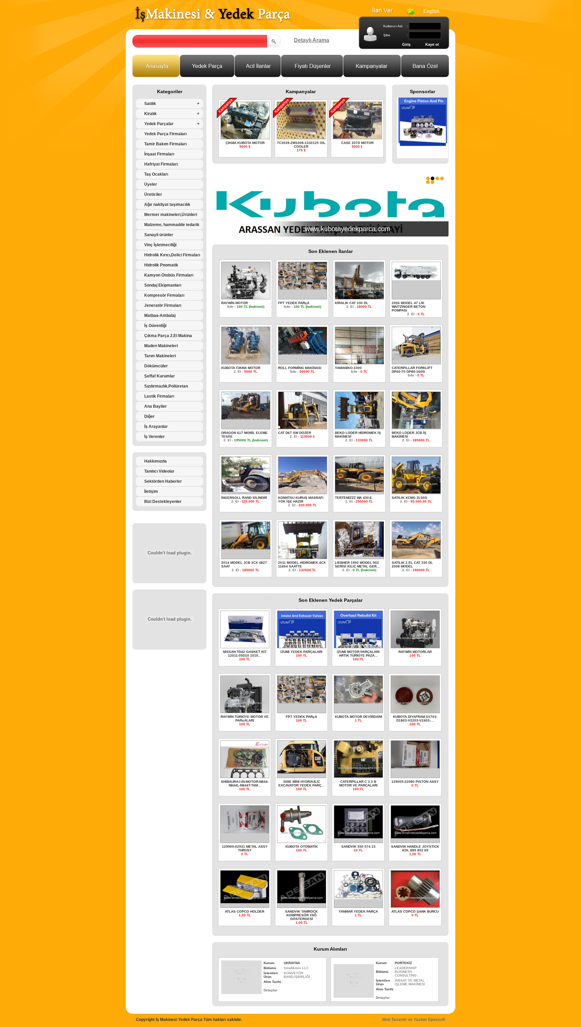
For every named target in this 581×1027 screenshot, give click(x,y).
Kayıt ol (432, 44)
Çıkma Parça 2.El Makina (168, 335)
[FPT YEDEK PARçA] (302, 288)
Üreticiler (153, 194)
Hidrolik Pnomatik (161, 265)
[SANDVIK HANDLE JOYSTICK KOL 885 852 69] (415, 836)
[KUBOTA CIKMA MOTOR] (246, 362)
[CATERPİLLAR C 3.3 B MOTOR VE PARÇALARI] (358, 775)
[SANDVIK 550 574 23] (358, 836)
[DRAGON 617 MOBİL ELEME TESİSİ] (246, 417)
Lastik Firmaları (159, 396)
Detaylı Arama (311, 40)
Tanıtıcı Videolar (159, 471)
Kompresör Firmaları (164, 295)
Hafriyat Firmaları (161, 164)
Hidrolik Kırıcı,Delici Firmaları (172, 255)
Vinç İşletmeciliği (160, 245)
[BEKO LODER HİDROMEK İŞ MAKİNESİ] (359, 427)
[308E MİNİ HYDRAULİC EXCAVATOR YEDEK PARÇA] (301, 771)
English (431, 11)
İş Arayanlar (156, 426)
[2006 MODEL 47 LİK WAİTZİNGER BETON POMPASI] (416, 278)
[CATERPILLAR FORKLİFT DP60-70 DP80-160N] (416, 358)
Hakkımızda (155, 461)
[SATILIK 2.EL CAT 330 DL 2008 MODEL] (416, 556)
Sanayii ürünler (158, 234)
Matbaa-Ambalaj (160, 315)
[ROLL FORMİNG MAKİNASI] (302, 353)
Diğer (149, 416)
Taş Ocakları (156, 174)
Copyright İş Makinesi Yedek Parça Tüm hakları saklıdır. (189, 1019)
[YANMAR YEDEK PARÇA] (358, 897)
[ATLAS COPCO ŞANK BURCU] (415, 905)
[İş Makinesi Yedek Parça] (212, 22)
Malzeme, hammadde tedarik (171, 224)
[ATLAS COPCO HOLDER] (245, 901)
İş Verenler (154, 436)
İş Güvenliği (155, 325)
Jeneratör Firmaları (162, 305)
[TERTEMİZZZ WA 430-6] (359, 490)
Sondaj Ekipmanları (162, 285)
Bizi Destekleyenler (163, 501)
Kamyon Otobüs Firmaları (168, 275)
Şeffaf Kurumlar (159, 376)
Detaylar (270, 990)
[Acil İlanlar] (258, 75)
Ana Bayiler (155, 406)
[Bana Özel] (425, 75)
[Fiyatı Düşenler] (312, 75)
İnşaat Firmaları (159, 154)
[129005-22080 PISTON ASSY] (415, 766)
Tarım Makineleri (160, 356)
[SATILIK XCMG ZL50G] (416, 491)
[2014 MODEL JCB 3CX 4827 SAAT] (246, 547)
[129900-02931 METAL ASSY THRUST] (245, 831)
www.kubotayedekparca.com (347, 228)
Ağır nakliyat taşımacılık (167, 204)
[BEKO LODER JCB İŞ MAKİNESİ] (416, 427)
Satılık (150, 103)
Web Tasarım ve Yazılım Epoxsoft (413, 1019)
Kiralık (150, 113)
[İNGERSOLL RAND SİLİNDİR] (246, 490)
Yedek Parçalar (158, 123)
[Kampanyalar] (372, 75)
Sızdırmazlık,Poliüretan (166, 386)
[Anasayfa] (156, 75)
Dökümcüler (156, 366)
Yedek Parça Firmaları (165, 134)
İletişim (151, 491)
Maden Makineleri (161, 345)
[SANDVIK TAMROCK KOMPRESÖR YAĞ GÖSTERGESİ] (301, 901)
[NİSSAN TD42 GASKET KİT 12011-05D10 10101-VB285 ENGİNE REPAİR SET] (245, 646)
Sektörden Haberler (163, 481)
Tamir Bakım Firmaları (165, 144)
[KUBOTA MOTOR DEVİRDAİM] (358, 701)
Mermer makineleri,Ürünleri (170, 214)
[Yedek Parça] (207, 75)
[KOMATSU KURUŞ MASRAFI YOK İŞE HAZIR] (302, 491)
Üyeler (150, 184)
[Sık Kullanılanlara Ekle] (410, 12)
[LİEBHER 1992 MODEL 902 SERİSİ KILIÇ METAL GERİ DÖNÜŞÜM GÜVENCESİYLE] (359, 555)
